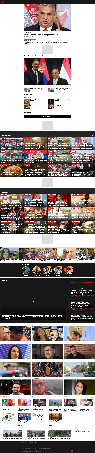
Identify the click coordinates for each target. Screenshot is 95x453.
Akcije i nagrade (39, 448)
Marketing (34, 448)
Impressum (30, 448)
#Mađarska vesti (36, 111)
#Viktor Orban (28, 111)
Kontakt (26, 448)
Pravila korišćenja (46, 448)
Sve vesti (92, 135)
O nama (23, 448)
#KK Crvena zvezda (52, 111)
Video (4, 281)
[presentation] (71, 264)
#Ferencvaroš (27, 112)
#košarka (44, 111)
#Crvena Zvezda (62, 111)
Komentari (46, 116)
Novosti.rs (6, 135)
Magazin (5, 192)
